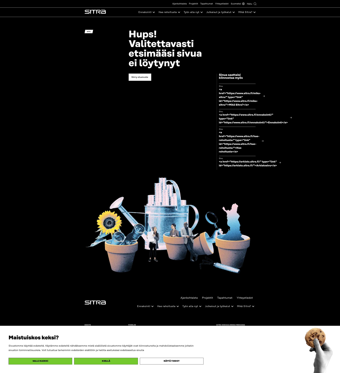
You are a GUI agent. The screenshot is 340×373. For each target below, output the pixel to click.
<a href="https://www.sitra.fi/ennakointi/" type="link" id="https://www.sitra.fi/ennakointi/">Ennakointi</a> (253, 118)
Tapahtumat (206, 4)
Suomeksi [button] (236, 4)
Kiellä (106, 361)
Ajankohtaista (179, 4)
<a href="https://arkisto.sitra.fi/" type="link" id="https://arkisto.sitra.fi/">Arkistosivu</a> (248, 163)
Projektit (193, 4)
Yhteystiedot (222, 4)
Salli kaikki (40, 361)
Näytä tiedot (172, 361)
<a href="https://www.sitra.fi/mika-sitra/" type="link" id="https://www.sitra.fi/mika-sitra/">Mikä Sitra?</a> (240, 97)
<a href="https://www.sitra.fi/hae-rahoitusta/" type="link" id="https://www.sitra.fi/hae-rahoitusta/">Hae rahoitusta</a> (239, 142)
